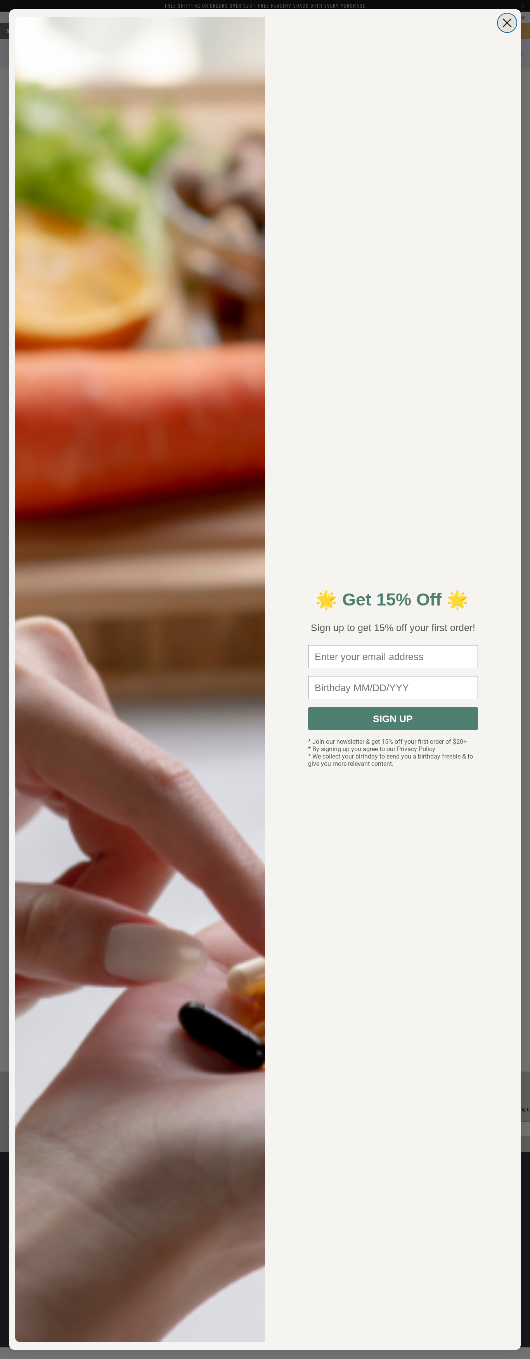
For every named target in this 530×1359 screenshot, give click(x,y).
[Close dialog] (507, 23)
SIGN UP (393, 718)
